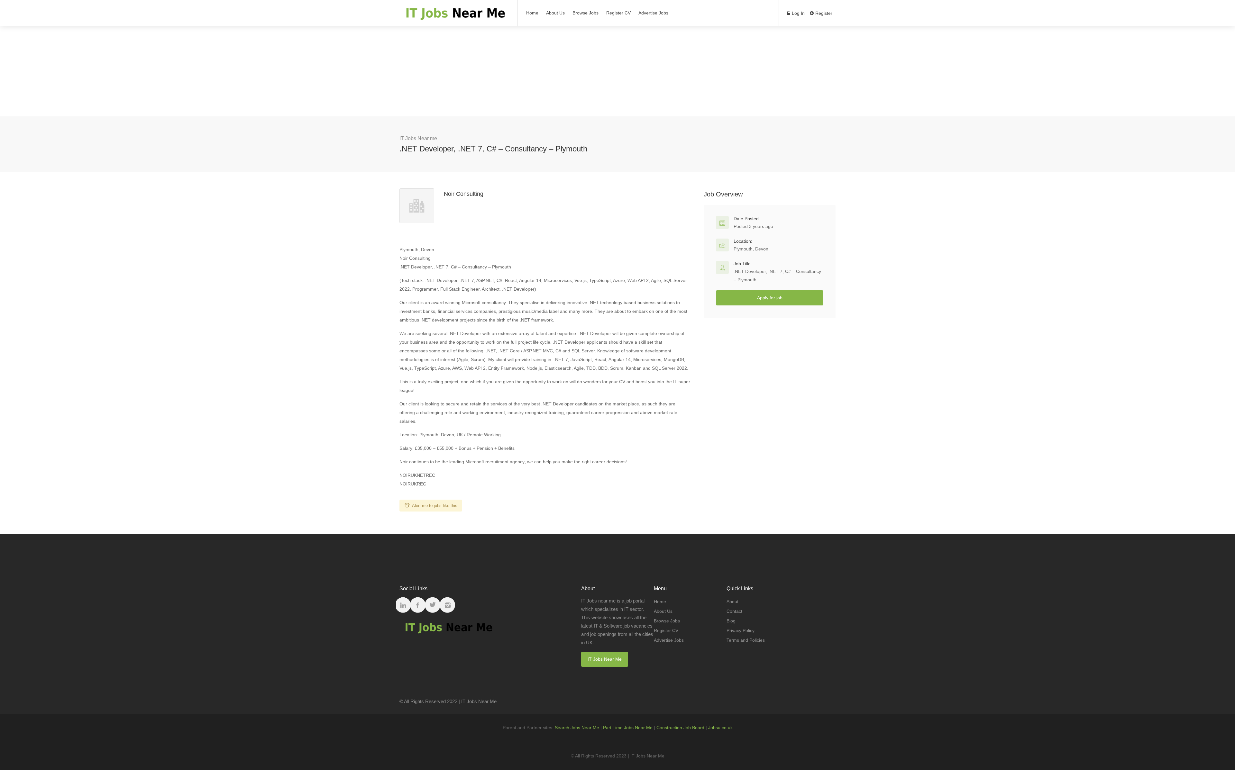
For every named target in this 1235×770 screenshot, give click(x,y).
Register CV (618, 12)
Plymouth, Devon (751, 248)
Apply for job (769, 297)
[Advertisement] (617, 71)
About (732, 601)
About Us (555, 12)
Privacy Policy (741, 630)
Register (823, 13)
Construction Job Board (680, 727)
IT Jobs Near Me (605, 659)
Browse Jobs (585, 12)
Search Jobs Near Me (577, 727)
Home (532, 12)
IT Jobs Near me (418, 138)
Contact (734, 611)
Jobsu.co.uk (720, 727)
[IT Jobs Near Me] (454, 16)
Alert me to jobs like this (434, 505)
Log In (798, 13)
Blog (731, 620)
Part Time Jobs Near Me (628, 727)
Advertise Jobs (653, 12)
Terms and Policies (746, 640)
